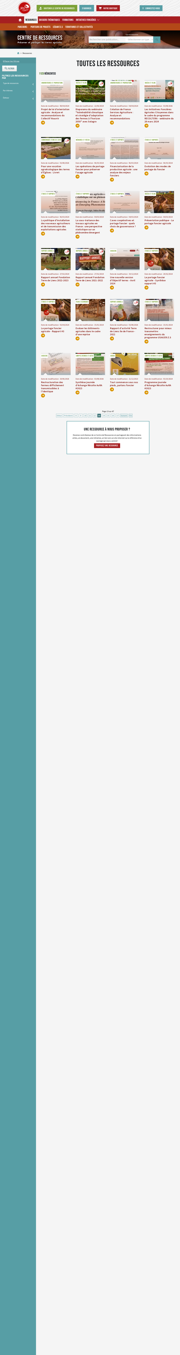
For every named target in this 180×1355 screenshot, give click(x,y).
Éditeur (6, 97)
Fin (130, 415)
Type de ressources (11, 83)
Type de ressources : (132, 35)
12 (95, 415)
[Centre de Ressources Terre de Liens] (24, 8)
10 (85, 415)
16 (113, 415)
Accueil (18, 53)
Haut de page (175, 1348)
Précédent (68, 415)
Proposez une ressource (107, 445)
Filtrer (10, 68)
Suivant (124, 415)
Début (59, 415)
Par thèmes (8, 90)
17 (118, 415)
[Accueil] (20, 19)
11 (90, 415)
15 (108, 415)
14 (104, 415)
